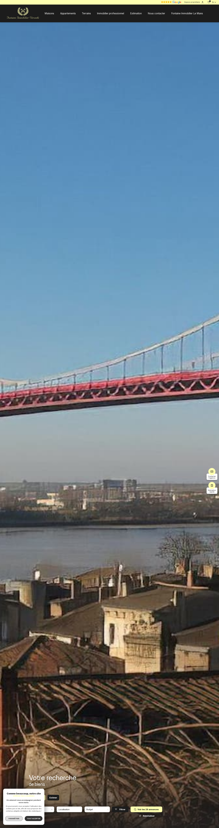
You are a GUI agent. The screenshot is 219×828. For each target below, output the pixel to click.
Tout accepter (33, 818)
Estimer (53, 797)
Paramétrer (14, 818)
